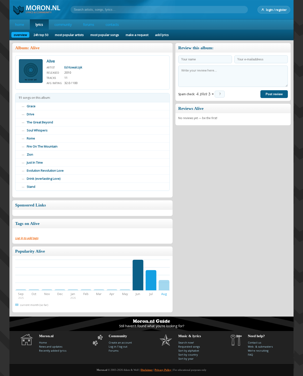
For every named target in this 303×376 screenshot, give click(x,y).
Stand (31, 186)
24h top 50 (41, 35)
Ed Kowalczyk (73, 67)
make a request (137, 35)
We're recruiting (258, 350)
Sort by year (186, 358)
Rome (31, 138)
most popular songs (104, 35)
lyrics (39, 24)
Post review (274, 94)
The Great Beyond (40, 122)
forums (88, 24)
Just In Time (35, 162)
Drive (30, 114)
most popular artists (69, 35)
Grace (31, 106)
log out (123, 346)
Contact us (254, 342)
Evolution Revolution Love (45, 170)
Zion (30, 154)
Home (43, 342)
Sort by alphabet (188, 350)
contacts (112, 24)
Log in (112, 346)
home (19, 24)
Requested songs (189, 346)
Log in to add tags (26, 238)
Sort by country (188, 354)
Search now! (186, 342)
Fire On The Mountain (42, 146)
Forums (113, 350)
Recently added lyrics (52, 350)
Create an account (120, 342)
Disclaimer (147, 369)
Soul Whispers (37, 130)
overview (20, 35)
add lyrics (162, 35)
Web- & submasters (260, 346)
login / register (276, 10)
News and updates (50, 346)
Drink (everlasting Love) (43, 178)
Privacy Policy (163, 369)
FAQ (250, 354)
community (63, 24)
